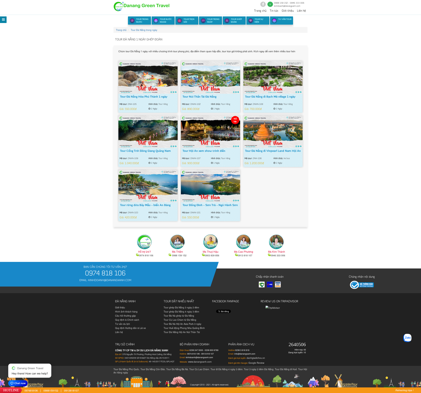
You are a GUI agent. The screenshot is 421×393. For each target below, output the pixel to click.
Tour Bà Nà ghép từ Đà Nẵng (179, 315)
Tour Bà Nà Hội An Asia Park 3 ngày (182, 323)
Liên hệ (301, 11)
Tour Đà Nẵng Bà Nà (177, 369)
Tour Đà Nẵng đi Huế (286, 369)
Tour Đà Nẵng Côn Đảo (152, 369)
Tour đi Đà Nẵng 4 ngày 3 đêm (226, 369)
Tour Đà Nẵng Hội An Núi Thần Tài (182, 332)
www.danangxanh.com (199, 361)
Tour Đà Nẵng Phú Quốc (126, 369)
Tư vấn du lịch (122, 323)
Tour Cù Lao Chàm (199, 369)
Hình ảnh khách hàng (126, 311)
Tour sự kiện (259, 20)
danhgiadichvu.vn (256, 357)
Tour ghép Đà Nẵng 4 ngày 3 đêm (181, 311)
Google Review (256, 362)
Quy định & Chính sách (127, 319)
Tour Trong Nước (142, 20)
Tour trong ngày (213, 20)
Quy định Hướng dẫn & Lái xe (130, 328)
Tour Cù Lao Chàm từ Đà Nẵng (180, 319)
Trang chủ (260, 11)
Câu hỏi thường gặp (125, 315)
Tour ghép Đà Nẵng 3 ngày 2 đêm (181, 307)
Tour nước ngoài (166, 20)
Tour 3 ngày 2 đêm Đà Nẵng (258, 369)
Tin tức (274, 11)
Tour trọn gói (189, 20)
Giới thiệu (288, 11)
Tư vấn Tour (284, 19)
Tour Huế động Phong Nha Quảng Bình (184, 328)
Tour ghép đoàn (236, 20)
